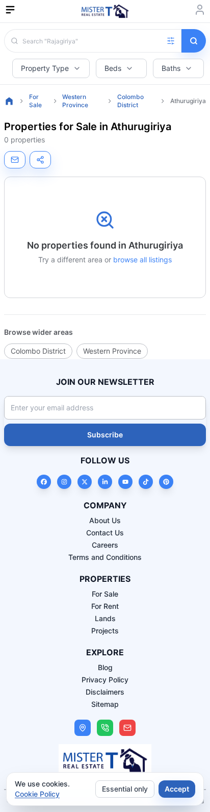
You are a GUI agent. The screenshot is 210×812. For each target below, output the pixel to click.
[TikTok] (146, 482)
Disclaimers (105, 691)
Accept (177, 788)
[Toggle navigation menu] (10, 10)
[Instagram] (64, 482)
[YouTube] (125, 482)
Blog (105, 667)
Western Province (75, 101)
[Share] (40, 159)
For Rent (105, 606)
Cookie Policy (37, 794)
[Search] (193, 41)
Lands (105, 618)
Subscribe (105, 434)
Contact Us (105, 532)
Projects (105, 630)
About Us (105, 520)
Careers (105, 544)
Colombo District (130, 101)
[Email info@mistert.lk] (127, 728)
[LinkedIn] (105, 482)
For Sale (35, 101)
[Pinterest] (166, 482)
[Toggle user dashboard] (200, 10)
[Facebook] (44, 482)
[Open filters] (171, 41)
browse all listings (142, 259)
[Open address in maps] (82, 728)
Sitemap (105, 704)
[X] (84, 482)
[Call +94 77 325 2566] (105, 728)
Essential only (125, 788)
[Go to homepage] (9, 101)
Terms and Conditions (105, 557)
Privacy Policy (105, 679)
